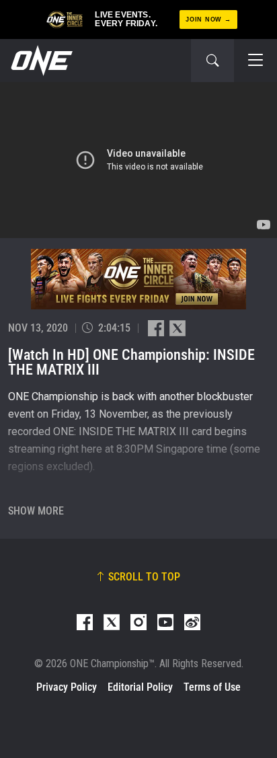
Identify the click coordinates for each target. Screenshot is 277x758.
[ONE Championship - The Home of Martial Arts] (40, 60)
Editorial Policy (140, 687)
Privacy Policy (66, 687)
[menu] (255, 60)
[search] (212, 60)
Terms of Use (212, 687)
